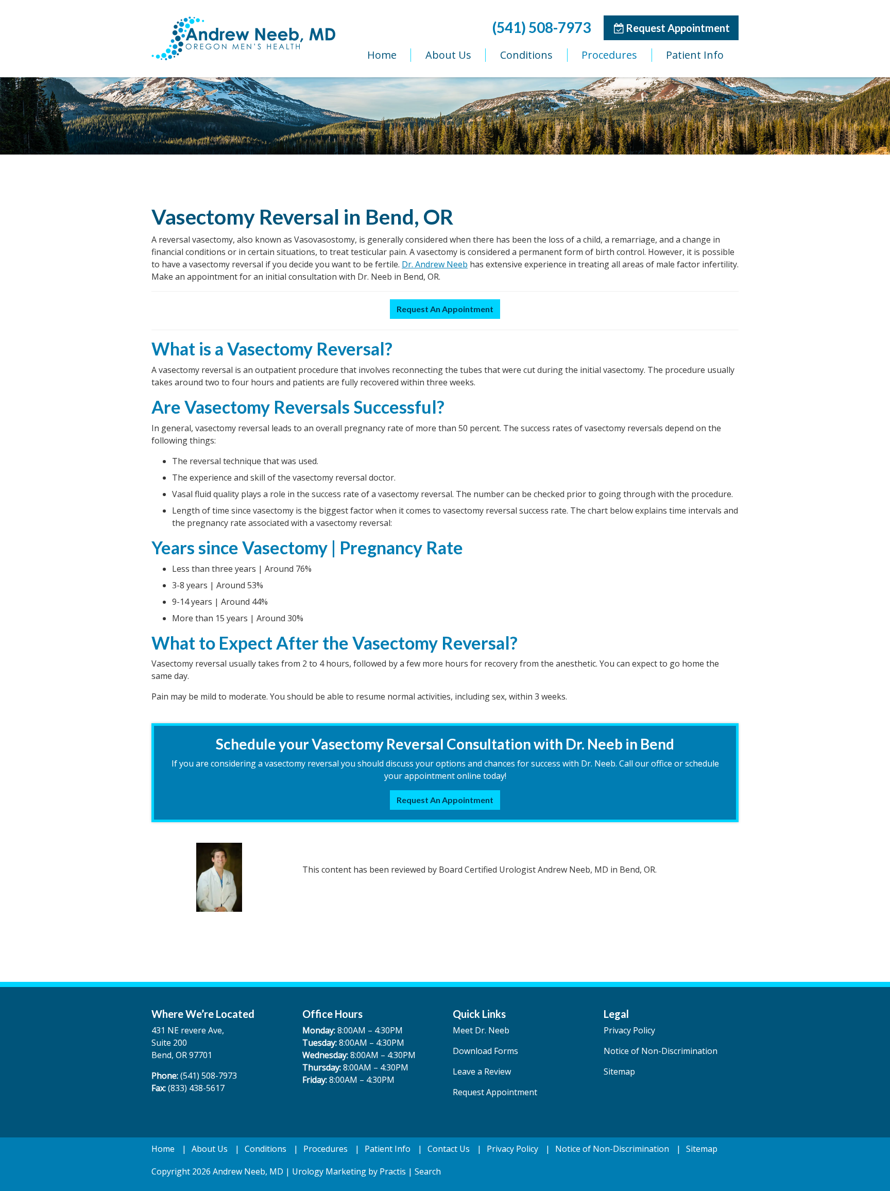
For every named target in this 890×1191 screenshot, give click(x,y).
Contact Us (448, 1149)
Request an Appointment (445, 309)
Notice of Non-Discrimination (660, 1051)
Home (382, 55)
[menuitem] (381, 55)
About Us (448, 55)
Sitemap (619, 1071)
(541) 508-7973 (541, 27)
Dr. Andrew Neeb (435, 264)
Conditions (526, 55)
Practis (393, 1171)
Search (428, 1171)
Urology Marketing (329, 1171)
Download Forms (485, 1051)
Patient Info (695, 55)
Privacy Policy (629, 1030)
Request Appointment (672, 27)
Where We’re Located (202, 1014)
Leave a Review (482, 1071)
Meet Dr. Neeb (481, 1030)
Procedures (609, 55)
